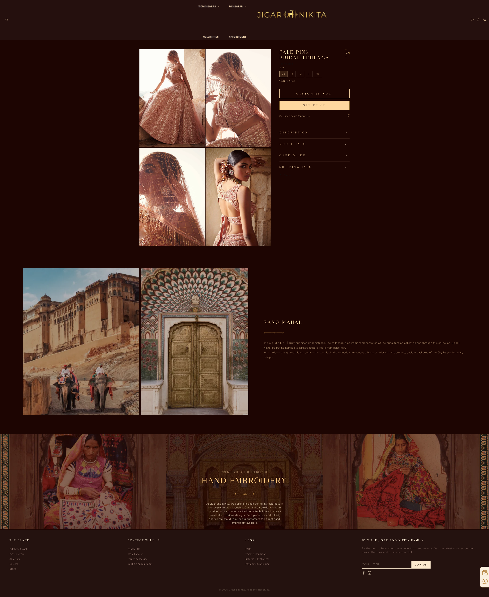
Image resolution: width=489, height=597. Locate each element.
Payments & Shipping (257, 563)
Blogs (13, 568)
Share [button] (287, 175)
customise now (314, 93)
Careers (14, 563)
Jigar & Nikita (237, 589)
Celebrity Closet (18, 549)
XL (318, 74)
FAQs (248, 549)
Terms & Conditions (256, 554)
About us (15, 559)
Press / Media (17, 554)
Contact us (303, 116)
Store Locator (135, 554)
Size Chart (289, 81)
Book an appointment (140, 563)
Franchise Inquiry (137, 559)
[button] (7, 20)
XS (283, 74)
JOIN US (421, 564)
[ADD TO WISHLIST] (346, 53)
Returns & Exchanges (257, 559)
